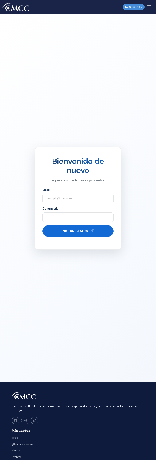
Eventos (16, 457)
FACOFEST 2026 (133, 7)
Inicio (15, 437)
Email (46, 190)
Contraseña (50, 208)
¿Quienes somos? (22, 444)
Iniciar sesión (75, 231)
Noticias (16, 450)
